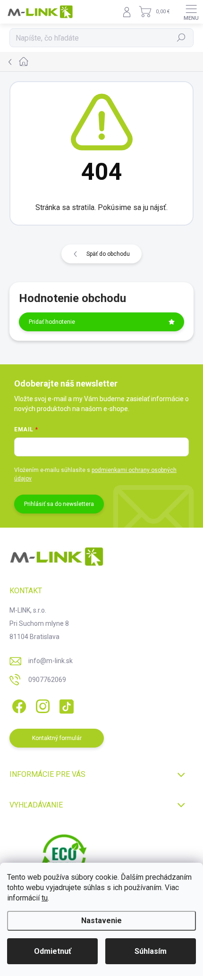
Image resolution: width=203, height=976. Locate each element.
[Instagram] (41, 705)
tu (45, 897)
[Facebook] (17, 705)
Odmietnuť (52, 951)
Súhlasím (151, 951)
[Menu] (191, 12)
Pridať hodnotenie (52, 322)
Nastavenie (101, 920)
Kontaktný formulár (57, 738)
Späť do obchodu (108, 254)
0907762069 (47, 679)
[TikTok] (65, 705)
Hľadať (181, 37)
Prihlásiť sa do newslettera (59, 504)
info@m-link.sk (50, 661)
